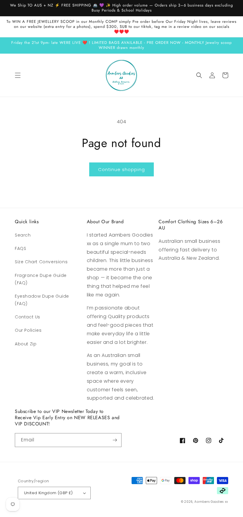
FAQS (20, 248)
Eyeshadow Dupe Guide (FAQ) (42, 300)
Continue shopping (121, 169)
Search (23, 235)
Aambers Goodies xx (211, 502)
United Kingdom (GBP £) (48, 493)
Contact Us (27, 317)
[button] (17, 75)
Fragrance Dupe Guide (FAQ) (41, 279)
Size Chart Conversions (41, 262)
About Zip (25, 344)
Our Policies (28, 330)
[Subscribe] (114, 440)
